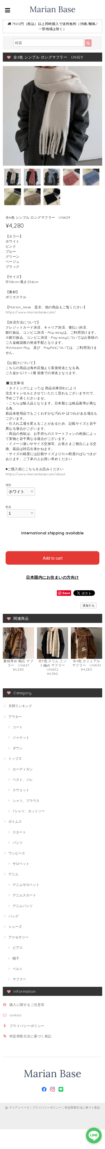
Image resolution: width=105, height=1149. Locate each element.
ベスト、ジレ (23, 779)
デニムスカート (24, 895)
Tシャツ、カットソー (29, 811)
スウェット (21, 790)
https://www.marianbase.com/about (35, 474)
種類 (8, 485)
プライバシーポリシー (27, 1026)
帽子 (16, 958)
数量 (8, 506)
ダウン (18, 748)
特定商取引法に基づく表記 (31, 1036)
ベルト (18, 969)
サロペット (21, 863)
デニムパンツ (23, 906)
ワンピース (16, 853)
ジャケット (21, 737)
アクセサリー (18, 937)
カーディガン (23, 769)
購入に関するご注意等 (27, 1005)
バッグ (13, 916)
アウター (15, 716)
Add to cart (52, 558)
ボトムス (15, 821)
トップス (15, 758)
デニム (13, 874)
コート (18, 727)
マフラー (19, 979)
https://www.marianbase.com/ (31, 312)
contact (16, 1015)
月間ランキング (20, 706)
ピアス (18, 948)
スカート (19, 832)
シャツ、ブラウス (26, 801)
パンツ (18, 842)
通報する (88, 605)
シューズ (15, 926)
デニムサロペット (26, 885)
